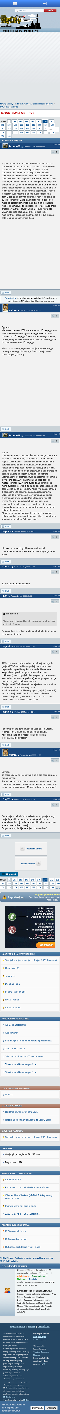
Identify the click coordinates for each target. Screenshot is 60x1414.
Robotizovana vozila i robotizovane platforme (26, 1187)
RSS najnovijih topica (15, 1231)
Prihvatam (37, 1407)
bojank (6, 646)
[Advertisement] (30, 68)
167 (39, 129)
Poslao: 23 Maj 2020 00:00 (34, 147)
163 (15, 129)
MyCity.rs (42, 1337)
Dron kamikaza (12, 984)
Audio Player (11, 1033)
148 (32, 121)
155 (21, 125)
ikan (4, 595)
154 (15, 125)
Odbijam (51, 1407)
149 (38, 121)
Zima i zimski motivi (15, 1048)
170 (2, 132)
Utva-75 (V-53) (12, 968)
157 (33, 125)
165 (27, 129)
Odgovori (11, 874)
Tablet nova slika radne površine (20, 1064)
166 (33, 129)
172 (15, 132)
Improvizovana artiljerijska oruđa (20, 1206)
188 (9, 136)
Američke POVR (13, 1179)
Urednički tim (44, 1326)
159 (46, 125)
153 (9, 125)
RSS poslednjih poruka (16, 1239)
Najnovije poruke (17, 1326)
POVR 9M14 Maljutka (9, 107)
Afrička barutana (13, 1007)
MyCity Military (6, 104)
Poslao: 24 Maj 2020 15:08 (21, 596)
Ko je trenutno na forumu (15, 1266)
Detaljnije (33, 1279)
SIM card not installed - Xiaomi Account (24, 1056)
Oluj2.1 (6, 566)
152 (2, 125)
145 (14, 121)
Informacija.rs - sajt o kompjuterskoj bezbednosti (28, 1040)
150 (45, 121)
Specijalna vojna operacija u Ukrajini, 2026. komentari (31, 960)
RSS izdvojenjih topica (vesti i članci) (23, 1247)
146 (20, 121)
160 (52, 125)
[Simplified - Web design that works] (44, 1364)
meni (15, 3)
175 (33, 132)
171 (9, 132)
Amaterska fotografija (15, 1025)
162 (9, 129)
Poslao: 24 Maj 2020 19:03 (30, 755)
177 (46, 132)
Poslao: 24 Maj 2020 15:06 (24, 567)
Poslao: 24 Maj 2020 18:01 (25, 712)
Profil (7, 293)
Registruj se (10, 298)
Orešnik (9, 1094)
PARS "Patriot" (12, 999)
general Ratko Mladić (15, 992)
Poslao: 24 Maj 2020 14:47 (25, 531)
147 (26, 121)
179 (2, 136)
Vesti (35, 1337)
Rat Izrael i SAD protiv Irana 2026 (21, 1112)
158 (39, 125)
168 (46, 129)
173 (21, 132)
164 (21, 129)
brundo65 (14, 146)
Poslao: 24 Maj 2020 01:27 (34, 436)
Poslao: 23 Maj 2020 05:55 (30, 310)
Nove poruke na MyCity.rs (15, 1019)
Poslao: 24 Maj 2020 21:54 (24, 799)
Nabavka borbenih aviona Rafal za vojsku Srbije (28, 1120)
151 (51, 121)
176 (39, 132)
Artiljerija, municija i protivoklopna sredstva (34, 104)
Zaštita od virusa (40, 1340)
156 (27, 125)
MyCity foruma (9, 1397)
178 (39, 887)
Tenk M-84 (10, 976)
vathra (12, 310)
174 (27, 132)
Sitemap (31, 1326)
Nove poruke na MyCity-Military (18, 954)
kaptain (6, 531)
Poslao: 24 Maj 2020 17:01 (24, 646)
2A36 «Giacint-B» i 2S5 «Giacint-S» (22, 1214)
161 (2, 129)
